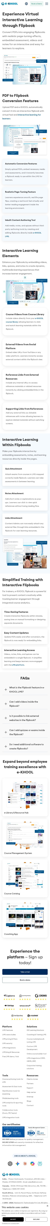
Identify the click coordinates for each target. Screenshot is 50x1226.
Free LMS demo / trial (10, 1056)
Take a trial (25, 972)
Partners (30, 1083)
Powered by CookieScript (10, 1223)
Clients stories (32, 1079)
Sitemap (30, 1097)
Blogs (29, 1101)
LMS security (7, 1043)
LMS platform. (18, 665)
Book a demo (25, 980)
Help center (31, 1092)
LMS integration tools (10, 1117)
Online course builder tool (36, 1054)
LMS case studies (9, 1035)
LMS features (7, 1030)
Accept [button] (13, 1219)
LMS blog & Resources (11, 1052)
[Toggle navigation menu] (46, 4)
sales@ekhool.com (35, 1182)
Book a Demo (36, 4)
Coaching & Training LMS (36, 1035)
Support (30, 1088)
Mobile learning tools (10, 1098)
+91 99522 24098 (15, 1182)
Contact (30, 1105)
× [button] (47, 1206)
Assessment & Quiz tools (12, 1086)
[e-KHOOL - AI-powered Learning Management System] (9, 3)
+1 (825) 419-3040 (18, 1189)
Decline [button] (36, 1219)
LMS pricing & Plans (9, 1039)
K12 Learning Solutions (35, 1030)
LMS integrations (9, 1048)
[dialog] (25, 1214)
